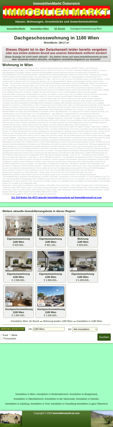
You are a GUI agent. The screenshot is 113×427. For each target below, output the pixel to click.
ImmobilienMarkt (16, 28)
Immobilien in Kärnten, (87, 399)
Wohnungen (35, 21)
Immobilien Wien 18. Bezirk (25, 321)
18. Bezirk (59, 28)
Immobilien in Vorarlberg (63, 403)
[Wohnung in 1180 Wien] (83, 235)
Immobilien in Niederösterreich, (53, 394)
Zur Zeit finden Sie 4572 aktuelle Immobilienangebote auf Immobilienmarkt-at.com (56, 197)
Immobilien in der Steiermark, (60, 399)
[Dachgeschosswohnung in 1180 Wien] (18, 306)
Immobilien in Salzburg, (17, 403)
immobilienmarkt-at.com (66, 413)
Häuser (20, 21)
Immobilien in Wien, (25, 394)
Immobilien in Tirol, (40, 403)
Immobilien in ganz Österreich (92, 403)
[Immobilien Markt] (56, 17)
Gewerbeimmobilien (84, 21)
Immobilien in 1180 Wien (89, 321)
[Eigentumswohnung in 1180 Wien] (18, 235)
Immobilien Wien (39, 28)
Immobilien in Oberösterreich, (29, 399)
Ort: (30, 329)
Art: (70, 329)
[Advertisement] (56, 366)
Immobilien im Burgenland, (84, 394)
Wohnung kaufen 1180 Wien (58, 321)
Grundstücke (54, 21)
